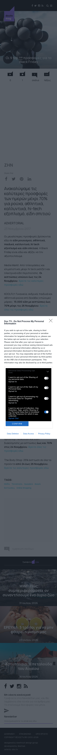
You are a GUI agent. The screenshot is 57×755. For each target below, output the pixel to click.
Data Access (28, 433)
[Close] (51, 321)
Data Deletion (13, 433)
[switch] (46, 378)
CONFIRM (17, 424)
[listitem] (28, 371)
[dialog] (28, 377)
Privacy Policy (44, 433)
